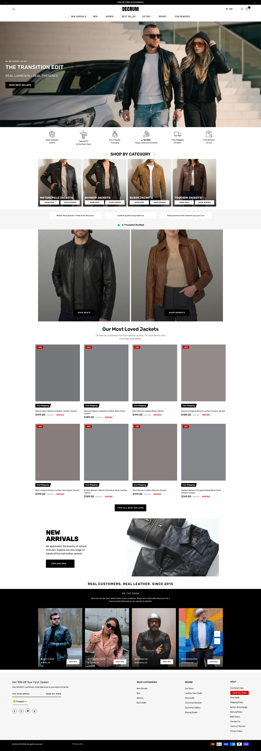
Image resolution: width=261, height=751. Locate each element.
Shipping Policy (236, 702)
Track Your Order (239, 693)
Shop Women (70, 202)
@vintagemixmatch (49, 659)
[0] (247, 9)
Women (140, 698)
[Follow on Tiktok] (34, 711)
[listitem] (52, 138)
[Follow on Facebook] (14, 711)
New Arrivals (142, 688)
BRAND (162, 16)
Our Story (189, 688)
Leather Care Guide (193, 693)
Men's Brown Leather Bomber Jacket (149, 490)
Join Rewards (182, 16)
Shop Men (49, 202)
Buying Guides (191, 712)
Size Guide (189, 698)
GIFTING (146, 16)
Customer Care (237, 688)
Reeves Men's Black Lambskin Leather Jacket (56, 411)
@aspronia (186, 659)
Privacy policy (77, 744)
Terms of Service (237, 726)
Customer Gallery (193, 708)
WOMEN (109, 16)
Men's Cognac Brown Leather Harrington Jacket (57, 490)
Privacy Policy (236, 731)
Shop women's (177, 312)
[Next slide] (217, 641)
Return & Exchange (238, 707)
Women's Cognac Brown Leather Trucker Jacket (203, 411)
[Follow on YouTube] (28, 711)
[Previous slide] (217, 634)
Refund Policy (236, 712)
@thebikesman (94, 659)
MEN (95, 16)
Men (138, 693)
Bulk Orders (235, 717)
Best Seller (141, 703)
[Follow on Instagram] (21, 711)
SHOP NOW (73, 662)
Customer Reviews (193, 703)
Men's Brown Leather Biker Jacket (148, 411)
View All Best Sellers (130, 508)
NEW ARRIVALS (78, 16)
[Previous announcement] (6, 2)
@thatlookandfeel (143, 659)
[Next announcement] (255, 2)
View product (57, 398)
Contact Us (235, 721)
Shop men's (84, 312)
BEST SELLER (128, 16)
